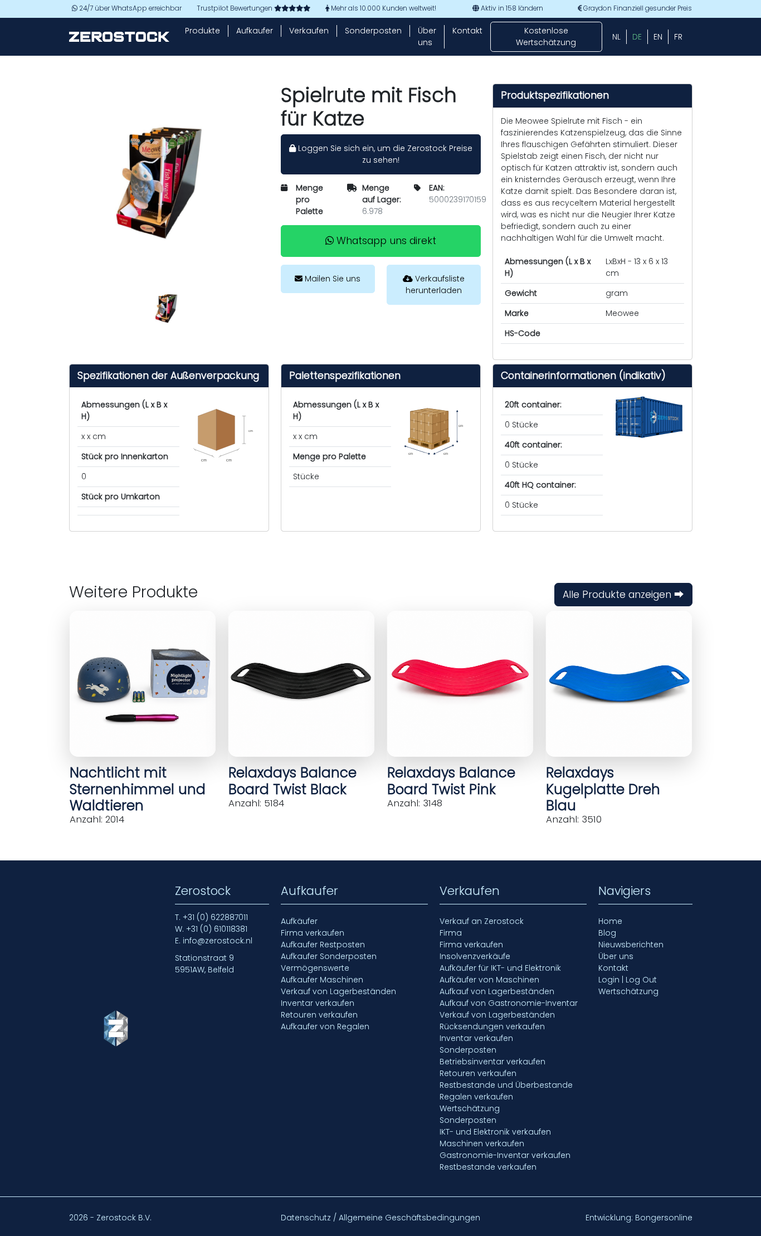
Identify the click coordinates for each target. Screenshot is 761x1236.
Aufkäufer (299, 921)
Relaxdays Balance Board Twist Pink (451, 781)
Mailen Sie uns (331, 278)
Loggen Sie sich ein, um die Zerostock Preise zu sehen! (384, 154)
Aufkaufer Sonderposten (329, 956)
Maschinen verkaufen (482, 1143)
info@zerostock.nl (217, 940)
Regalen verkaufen (476, 1096)
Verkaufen (309, 30)
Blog (607, 932)
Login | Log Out (627, 979)
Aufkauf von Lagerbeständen (497, 991)
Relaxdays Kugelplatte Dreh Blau (603, 789)
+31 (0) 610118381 (216, 929)
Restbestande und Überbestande (506, 1085)
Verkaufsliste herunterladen (435, 284)
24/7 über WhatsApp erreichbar (129, 8)
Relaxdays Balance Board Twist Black (292, 781)
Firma (451, 932)
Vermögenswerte (315, 968)
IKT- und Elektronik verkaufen (495, 1131)
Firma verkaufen (312, 932)
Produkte (202, 30)
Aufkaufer (254, 30)
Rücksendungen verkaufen (492, 1026)
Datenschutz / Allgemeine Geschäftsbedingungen (380, 1217)
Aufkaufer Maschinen (322, 979)
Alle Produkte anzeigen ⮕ (623, 594)
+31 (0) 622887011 (215, 917)
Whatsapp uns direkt (385, 240)
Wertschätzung (470, 1108)
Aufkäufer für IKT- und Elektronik (500, 968)
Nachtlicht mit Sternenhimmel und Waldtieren (138, 789)
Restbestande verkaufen (488, 1166)
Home (610, 921)
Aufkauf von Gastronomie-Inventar (509, 1003)
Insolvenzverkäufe (475, 956)
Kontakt (467, 30)
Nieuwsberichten (631, 944)
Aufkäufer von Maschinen (489, 979)
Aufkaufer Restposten (323, 944)
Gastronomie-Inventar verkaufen (505, 1155)
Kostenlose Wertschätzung (546, 36)
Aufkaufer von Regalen (325, 1026)
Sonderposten (373, 30)
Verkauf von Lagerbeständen (338, 991)
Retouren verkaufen (319, 1014)
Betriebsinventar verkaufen (492, 1061)
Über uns (427, 36)
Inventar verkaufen (317, 1003)
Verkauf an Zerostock (482, 921)
